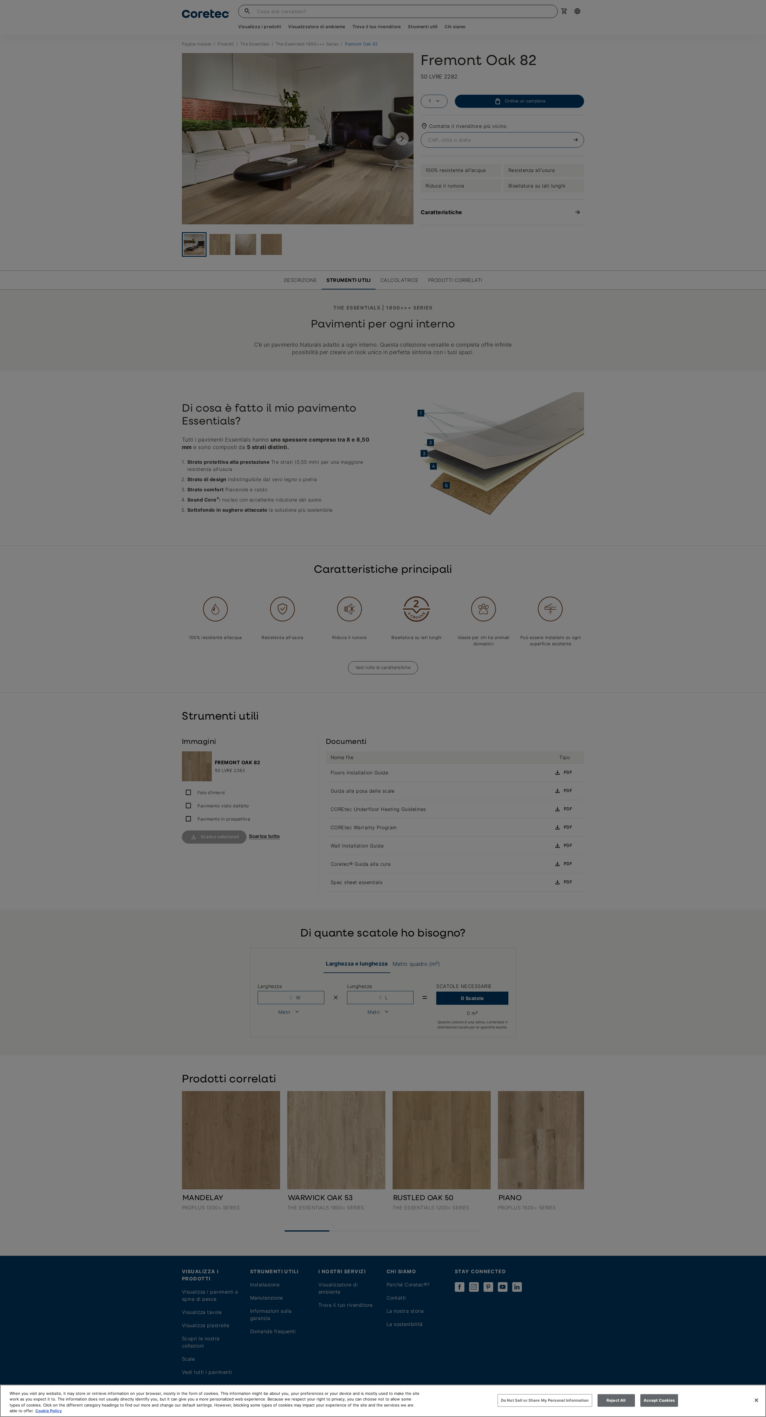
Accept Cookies (659, 1400)
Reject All (616, 1400)
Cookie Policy (48, 1410)
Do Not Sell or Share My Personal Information (545, 1400)
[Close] (756, 1400)
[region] (383, 1401)
